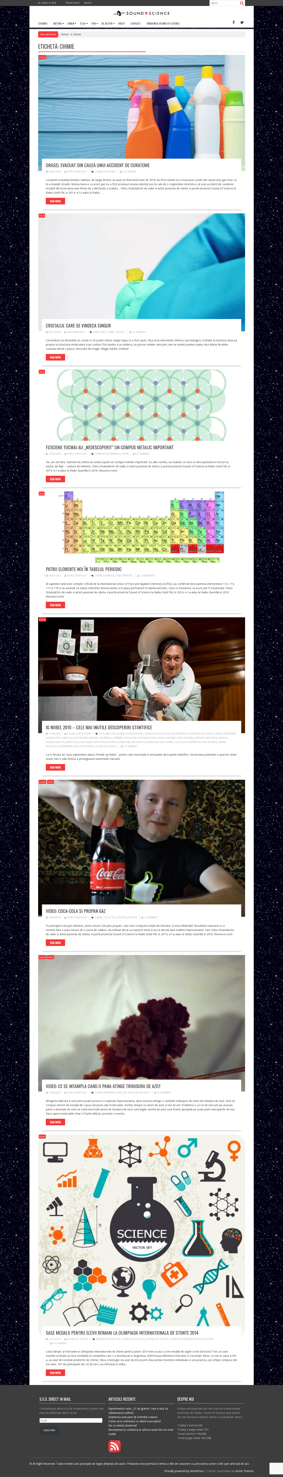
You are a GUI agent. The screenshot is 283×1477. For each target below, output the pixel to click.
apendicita (151, 733)
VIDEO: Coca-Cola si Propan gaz (76, 910)
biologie (169, 733)
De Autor (106, 23)
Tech (83, 23)
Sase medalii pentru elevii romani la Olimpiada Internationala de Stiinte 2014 (122, 1332)
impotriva (212, 737)
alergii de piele (134, 733)
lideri (88, 742)
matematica (139, 742)
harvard (170, 737)
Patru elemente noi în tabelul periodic (84, 568)
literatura (124, 742)
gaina (160, 737)
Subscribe (49, 1430)
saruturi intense (84, 746)
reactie (132, 917)
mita (162, 742)
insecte (59, 742)
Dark (41, 493)
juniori (149, 1339)
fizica (140, 1339)
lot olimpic (162, 1339)
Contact (88, 2)
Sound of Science (77, 1339)
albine (121, 733)
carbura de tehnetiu (107, 453)
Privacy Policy (73, 2)
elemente (108, 575)
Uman (71, 23)
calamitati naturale (200, 733)
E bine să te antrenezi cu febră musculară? (134, 1421)
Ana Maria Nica (76, 332)
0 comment (129, 171)
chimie (98, 171)
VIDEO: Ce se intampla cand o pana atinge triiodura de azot (103, 1085)
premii (222, 742)
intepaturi (71, 742)
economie (82, 737)
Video (121, 23)
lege (81, 742)
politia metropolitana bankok (198, 742)
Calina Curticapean (79, 733)
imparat (199, 737)
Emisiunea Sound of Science (163, 23)
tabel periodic (124, 575)
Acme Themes (245, 1471)
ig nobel (188, 737)
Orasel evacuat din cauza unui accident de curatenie (98, 165)
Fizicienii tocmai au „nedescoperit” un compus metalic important (110, 447)
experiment (109, 1092)
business (181, 733)
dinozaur (68, 737)
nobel (169, 742)
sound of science (105, 746)
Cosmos (43, 23)
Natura (57, 23)
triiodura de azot (138, 1092)
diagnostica (53, 737)
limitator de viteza (104, 742)
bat (161, 733)
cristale (120, 332)
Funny (42, 57)
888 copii (110, 733)
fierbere (118, 737)
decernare (229, 733)
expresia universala (100, 737)
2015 (101, 733)
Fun (93, 23)
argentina (102, 1339)
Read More (55, 201)
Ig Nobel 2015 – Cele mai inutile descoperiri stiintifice (99, 727)
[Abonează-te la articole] (114, 1451)
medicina (152, 742)
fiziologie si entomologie (140, 737)
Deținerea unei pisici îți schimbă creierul (132, 1417)
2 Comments (147, 575)
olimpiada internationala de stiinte (192, 1339)
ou (176, 742)
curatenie (109, 171)
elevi (133, 1339)
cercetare (99, 332)
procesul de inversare (59, 746)
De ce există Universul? (122, 1425)
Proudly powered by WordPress (184, 1471)
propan (122, 917)
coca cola (110, 917)
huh (179, 737)
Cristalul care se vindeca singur (78, 325)
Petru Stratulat (77, 171)
